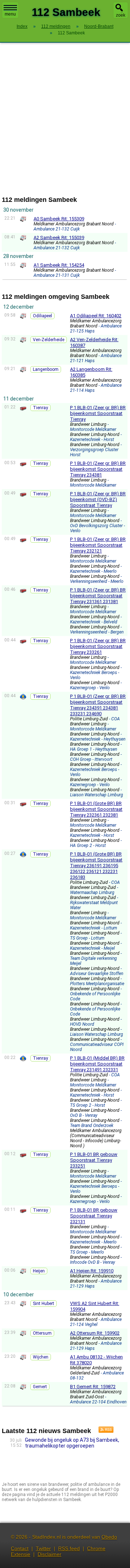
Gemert (40, 1386)
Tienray (40, 407)
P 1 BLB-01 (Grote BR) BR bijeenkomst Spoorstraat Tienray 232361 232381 (96, 809)
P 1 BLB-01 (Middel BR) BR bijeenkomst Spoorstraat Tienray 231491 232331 (97, 1063)
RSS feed (69, 1548)
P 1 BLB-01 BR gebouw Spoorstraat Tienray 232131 (93, 1215)
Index (22, 26)
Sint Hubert (43, 1303)
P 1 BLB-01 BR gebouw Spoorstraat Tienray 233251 (93, 1160)
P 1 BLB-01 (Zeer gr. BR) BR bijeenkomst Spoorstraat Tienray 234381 (98, 469)
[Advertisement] (65, 119)
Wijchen (40, 1357)
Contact (20, 1548)
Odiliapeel (42, 315)
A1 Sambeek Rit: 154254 (59, 265)
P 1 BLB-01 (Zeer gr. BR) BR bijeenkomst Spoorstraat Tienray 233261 (98, 646)
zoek (120, 15)
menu (10, 14)
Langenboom (45, 369)
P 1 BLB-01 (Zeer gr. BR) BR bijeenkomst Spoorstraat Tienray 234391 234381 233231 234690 (98, 705)
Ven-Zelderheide (48, 339)
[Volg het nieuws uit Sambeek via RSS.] (103, 1430)
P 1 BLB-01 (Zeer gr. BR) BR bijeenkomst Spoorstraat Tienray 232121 (98, 545)
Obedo (109, 1537)
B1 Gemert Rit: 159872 (93, 1386)
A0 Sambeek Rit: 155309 (59, 218)
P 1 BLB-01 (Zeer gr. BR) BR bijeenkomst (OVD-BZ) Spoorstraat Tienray (98, 499)
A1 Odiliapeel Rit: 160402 (95, 315)
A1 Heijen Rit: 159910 (91, 1271)
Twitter (43, 1548)
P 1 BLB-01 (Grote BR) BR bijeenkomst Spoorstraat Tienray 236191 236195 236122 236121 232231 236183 (96, 865)
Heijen (39, 1271)
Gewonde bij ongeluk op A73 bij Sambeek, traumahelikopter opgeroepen (72, 1443)
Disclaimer (49, 1554)
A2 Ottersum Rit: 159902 (95, 1333)
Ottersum (42, 1333)
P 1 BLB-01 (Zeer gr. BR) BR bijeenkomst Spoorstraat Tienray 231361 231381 (98, 595)
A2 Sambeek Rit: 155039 (59, 237)
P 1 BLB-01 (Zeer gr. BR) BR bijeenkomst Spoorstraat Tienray (98, 413)
